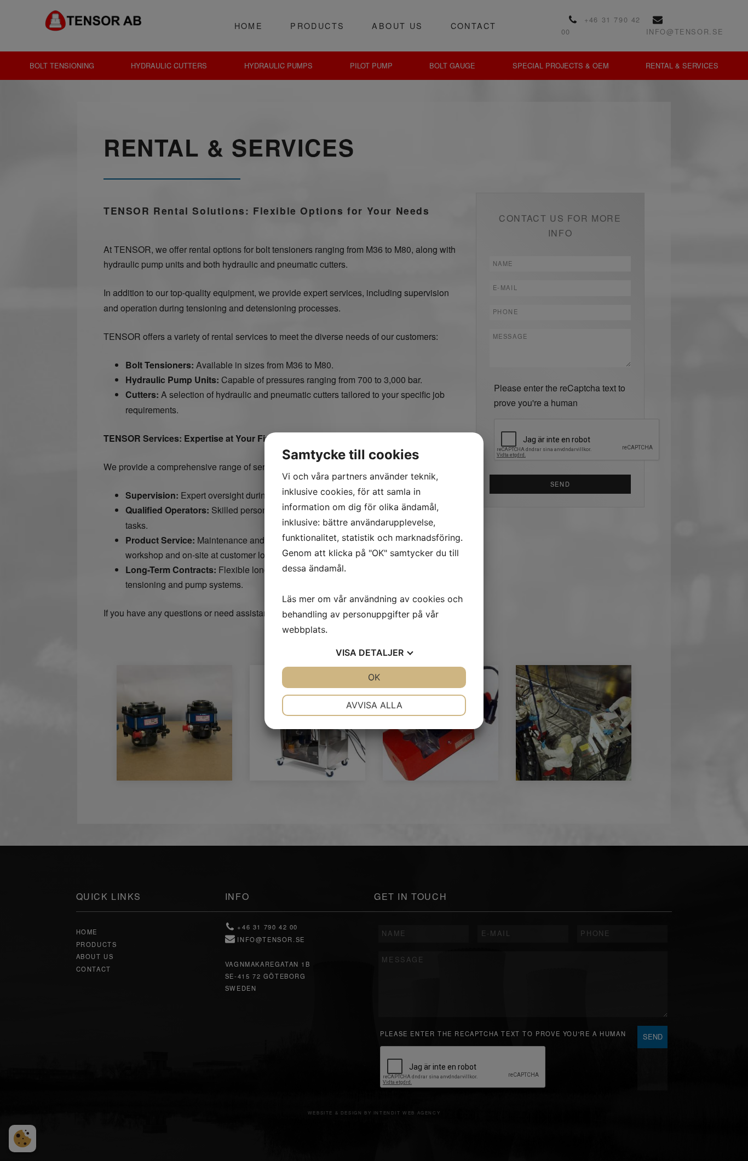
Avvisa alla (374, 705)
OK (374, 677)
